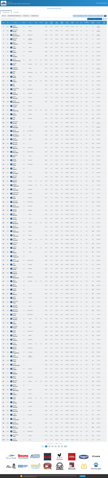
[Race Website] (4, 3)
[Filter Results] (104, 19)
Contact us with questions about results (54, 8)
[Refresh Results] (106, 19)
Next (65, 446)
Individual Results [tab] (5, 12)
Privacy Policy (34, 476)
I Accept (82, 476)
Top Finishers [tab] (16, 12)
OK (105, 15)
